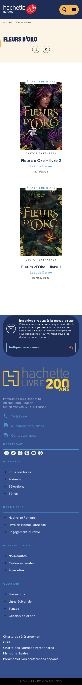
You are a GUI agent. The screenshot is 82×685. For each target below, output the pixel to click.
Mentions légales (15, 653)
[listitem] (6, 453)
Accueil (7, 22)
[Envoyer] (71, 347)
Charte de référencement (22, 636)
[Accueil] (20, 9)
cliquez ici (44, 337)
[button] (41, 49)
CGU (6, 642)
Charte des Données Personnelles (28, 648)
